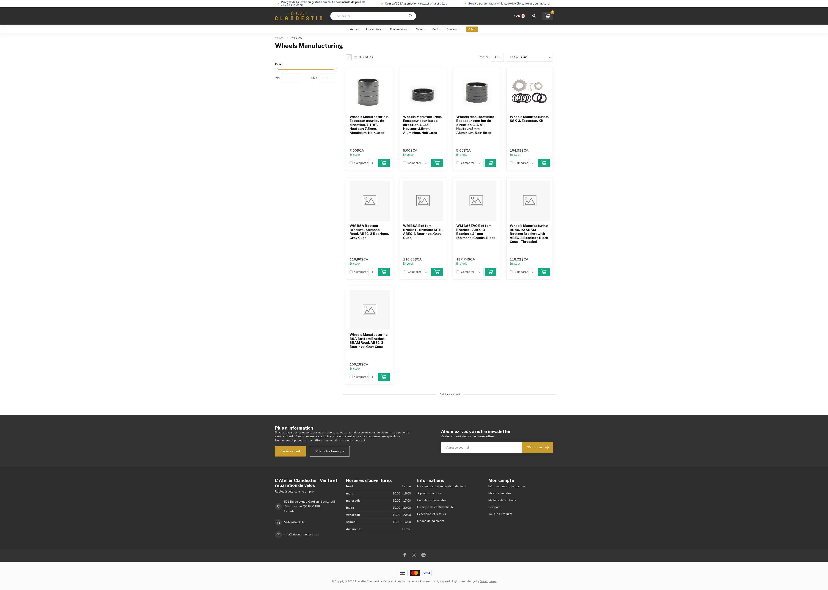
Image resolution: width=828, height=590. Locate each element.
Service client (290, 451)
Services (452, 29)
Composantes (398, 29)
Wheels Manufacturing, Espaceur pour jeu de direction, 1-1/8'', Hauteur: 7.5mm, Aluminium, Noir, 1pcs (369, 125)
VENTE (472, 29)
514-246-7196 (294, 522)
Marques (296, 38)
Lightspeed (443, 581)
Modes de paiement (430, 521)
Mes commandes (499, 493)
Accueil (354, 29)
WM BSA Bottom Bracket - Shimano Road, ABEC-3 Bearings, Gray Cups (369, 232)
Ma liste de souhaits (502, 500)
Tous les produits (500, 514)
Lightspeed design (464, 581)
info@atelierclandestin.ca (301, 534)
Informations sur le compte (506, 486)
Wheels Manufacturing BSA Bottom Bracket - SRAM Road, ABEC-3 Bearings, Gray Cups (369, 340)
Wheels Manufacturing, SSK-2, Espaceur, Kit (529, 119)
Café (435, 29)
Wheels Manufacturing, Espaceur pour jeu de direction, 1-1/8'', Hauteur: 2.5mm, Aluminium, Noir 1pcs (422, 125)
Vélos (419, 29)
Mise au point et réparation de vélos (442, 486)
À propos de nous (429, 493)
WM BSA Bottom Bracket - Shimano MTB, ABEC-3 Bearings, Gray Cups (422, 232)
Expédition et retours (431, 514)
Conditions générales (431, 500)
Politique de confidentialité (435, 507)
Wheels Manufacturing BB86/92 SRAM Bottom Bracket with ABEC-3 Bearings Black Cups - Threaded (529, 234)
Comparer (361, 163)
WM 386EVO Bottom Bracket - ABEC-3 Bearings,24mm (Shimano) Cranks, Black (475, 232)
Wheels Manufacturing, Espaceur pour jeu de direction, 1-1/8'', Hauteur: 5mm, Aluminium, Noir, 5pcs (475, 125)
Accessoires (373, 29)
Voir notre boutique (329, 451)
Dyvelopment (488, 581)
